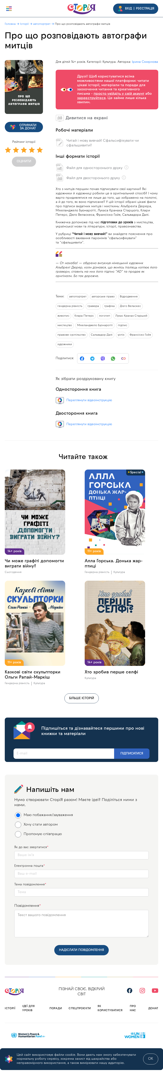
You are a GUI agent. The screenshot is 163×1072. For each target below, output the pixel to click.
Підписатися (131, 753)
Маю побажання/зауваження (48, 815)
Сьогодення (13, 572)
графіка (109, 306)
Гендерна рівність (97, 572)
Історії (24, 24)
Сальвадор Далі (102, 335)
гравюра (93, 306)
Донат (153, 1008)
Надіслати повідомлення (81, 950)
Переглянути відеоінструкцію (89, 400)
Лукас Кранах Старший (131, 316)
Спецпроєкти (80, 1008)
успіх (121, 335)
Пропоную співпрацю (43, 834)
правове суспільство (71, 335)
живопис (63, 316)
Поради (55, 1008)
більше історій (81, 698)
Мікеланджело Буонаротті (95, 325)
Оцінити (24, 161)
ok (150, 1059)
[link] (123, 358)
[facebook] (82, 358)
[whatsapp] (113, 358)
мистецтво (64, 325)
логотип (104, 316)
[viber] (103, 358)
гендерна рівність (69, 306)
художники (64, 344)
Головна (10, 24)
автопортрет (41, 24)
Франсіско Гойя (140, 335)
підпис (122, 325)
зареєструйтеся (91, 98)
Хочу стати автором (41, 824)
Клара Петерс (84, 316)
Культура (119, 572)
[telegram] (92, 358)
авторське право (103, 296)
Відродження (129, 296)
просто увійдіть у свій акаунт (119, 93)
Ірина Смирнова (145, 62)
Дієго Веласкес (130, 306)
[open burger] (9, 9)
